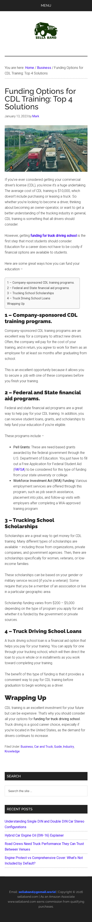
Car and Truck (43, 746)
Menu (46, 5)
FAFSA (19, 469)
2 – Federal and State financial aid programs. (38, 288)
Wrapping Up (16, 304)
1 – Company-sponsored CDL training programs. (41, 283)
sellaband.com (27, 896)
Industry (68, 746)
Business (27, 746)
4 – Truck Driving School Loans (28, 298)
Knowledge (12, 751)
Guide (58, 746)
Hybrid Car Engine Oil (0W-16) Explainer (34, 835)
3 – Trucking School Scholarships (31, 293)
